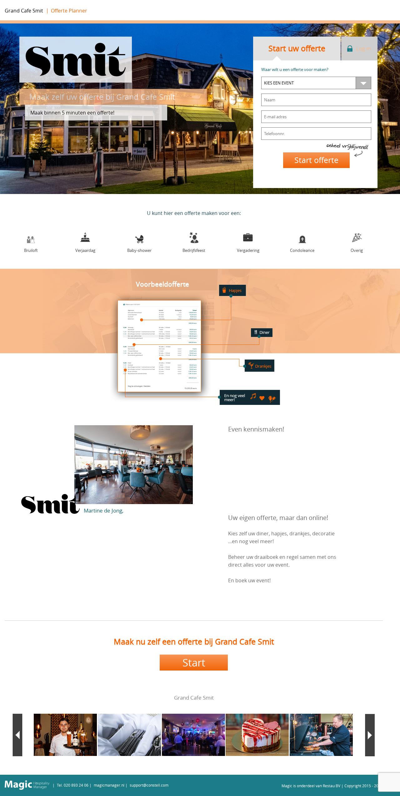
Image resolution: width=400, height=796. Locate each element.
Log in (363, 48)
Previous (17, 735)
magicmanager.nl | (111, 785)
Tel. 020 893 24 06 (72, 785)
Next (370, 735)
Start (193, 663)
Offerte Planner (69, 10)
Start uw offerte (296, 48)
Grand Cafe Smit (24, 10)
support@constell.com (149, 785)
